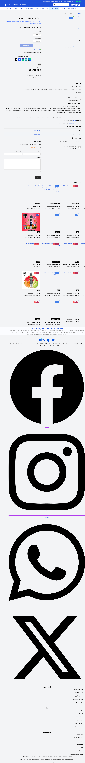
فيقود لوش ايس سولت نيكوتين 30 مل (15, 237)
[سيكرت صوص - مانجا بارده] (33, 251)
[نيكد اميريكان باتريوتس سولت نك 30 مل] (33, 309)
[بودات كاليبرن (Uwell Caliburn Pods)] (73, 251)
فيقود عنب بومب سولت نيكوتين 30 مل (73, 208)
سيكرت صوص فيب (58, 203)
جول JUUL (40, 232)
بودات (37, 8)
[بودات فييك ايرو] (14, 251)
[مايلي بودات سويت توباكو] (73, 309)
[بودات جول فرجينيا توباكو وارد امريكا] (33, 222)
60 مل (35, 130)
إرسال (38, 177)
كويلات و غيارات (29, 8)
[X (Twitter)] (38, 70)
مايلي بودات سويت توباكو (76, 324)
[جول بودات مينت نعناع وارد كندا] (53, 251)
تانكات (22, 8)
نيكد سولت (36, 319)
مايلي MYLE (79, 319)
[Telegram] (33, 70)
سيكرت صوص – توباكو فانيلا (56, 208)
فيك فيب (20, 261)
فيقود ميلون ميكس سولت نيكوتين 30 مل (14, 295)
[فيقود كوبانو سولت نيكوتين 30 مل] (53, 222)
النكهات (74, 120)
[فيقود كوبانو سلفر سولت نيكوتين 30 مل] (73, 280)
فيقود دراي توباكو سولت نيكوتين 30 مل (34, 295)
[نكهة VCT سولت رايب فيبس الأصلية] (33, 193)
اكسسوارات (16, 8)
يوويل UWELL (78, 261)
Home (79, 13)
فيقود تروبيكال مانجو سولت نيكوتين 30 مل (53, 295)
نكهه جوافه (32, 77)
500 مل (38, 130)
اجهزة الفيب (63, 8)
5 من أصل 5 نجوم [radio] (31, 147)
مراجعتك (39, 157)
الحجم (40, 31)
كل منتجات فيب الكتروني (29, 75)
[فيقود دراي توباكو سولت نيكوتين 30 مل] (33, 280)
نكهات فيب (76, 13)
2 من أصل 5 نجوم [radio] (35, 147)
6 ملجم (35, 134)
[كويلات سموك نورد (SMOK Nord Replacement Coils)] (73, 222)
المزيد (10, 8)
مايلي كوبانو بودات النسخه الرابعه (16, 324)
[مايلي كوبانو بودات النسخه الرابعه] (14, 309)
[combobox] (62, 4)
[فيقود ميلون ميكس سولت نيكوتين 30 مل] (14, 280)
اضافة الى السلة (26, 45)
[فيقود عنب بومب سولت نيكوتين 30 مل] (73, 193)
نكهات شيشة (54, 8)
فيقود (60, 232)
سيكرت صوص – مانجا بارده (37, 266)
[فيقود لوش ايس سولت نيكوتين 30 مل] (14, 222)
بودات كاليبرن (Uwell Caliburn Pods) (74, 266)
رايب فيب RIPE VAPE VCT (37, 203)
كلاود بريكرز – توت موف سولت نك (55, 321)
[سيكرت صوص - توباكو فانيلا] (53, 193)
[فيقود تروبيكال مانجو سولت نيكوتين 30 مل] (53, 280)
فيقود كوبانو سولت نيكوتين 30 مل (55, 237)
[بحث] (54, 5)
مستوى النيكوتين (38, 38)
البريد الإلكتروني (18, 150)
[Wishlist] (20, 4)
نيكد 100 (40, 319)
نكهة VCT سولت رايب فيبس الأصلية (35, 208)
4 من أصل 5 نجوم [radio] (32, 147)
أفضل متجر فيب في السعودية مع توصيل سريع (46, 328)
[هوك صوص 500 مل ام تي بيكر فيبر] (14, 193)
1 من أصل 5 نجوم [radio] (37, 147)
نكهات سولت (45, 8)
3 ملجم (38, 134)
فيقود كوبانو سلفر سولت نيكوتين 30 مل (73, 295)
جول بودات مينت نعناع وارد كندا (56, 266)
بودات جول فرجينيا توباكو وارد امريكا (35, 237)
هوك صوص (20, 203)
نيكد (24, 75)
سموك (80, 232)
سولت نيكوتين (71, 123)
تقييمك (39, 147)
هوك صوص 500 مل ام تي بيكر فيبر (16, 208)
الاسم (39, 150)
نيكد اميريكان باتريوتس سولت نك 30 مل (34, 324)
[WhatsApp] (30, 70)
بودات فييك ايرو (20, 266)
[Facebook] (74, 1)
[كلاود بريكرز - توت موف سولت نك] (53, 309)
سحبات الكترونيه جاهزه (74, 8)
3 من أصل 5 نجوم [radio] (34, 147)
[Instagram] (72, 1)
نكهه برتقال (36, 77)
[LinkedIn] (35, 70)
